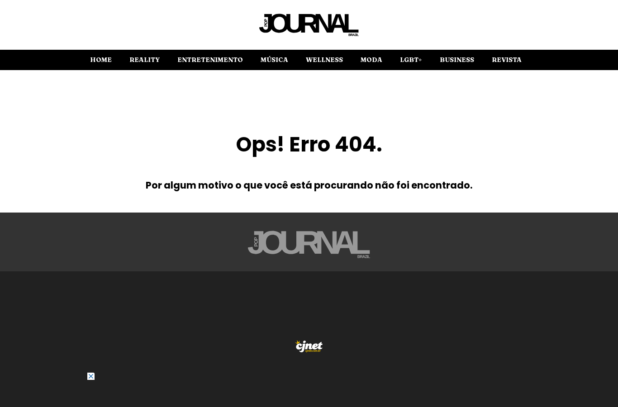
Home (101, 60)
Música (274, 60)
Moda (371, 60)
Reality (144, 60)
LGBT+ (411, 60)
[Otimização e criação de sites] (309, 346)
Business (457, 60)
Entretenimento (210, 60)
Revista (507, 60)
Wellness (324, 60)
